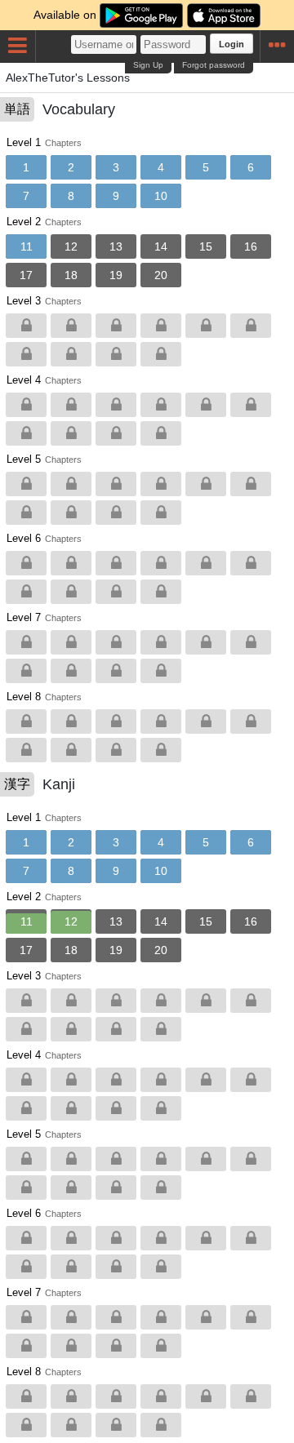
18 (71, 275)
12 (71, 246)
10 (160, 195)
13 (115, 246)
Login (231, 44)
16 (250, 246)
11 (26, 246)
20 (160, 275)
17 (26, 275)
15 (205, 246)
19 (115, 275)
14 (160, 246)
